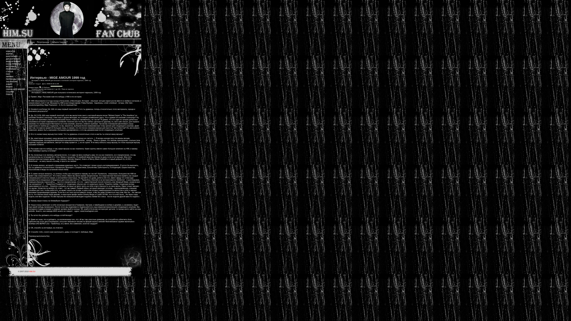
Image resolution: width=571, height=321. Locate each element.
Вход (32, 42)
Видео (9, 87)
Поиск (9, 94)
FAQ (8, 74)
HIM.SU (32, 271)
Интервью (11, 67)
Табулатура (11, 82)
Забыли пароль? (59, 42)
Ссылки (10, 92)
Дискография (13, 59)
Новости (10, 51)
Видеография (13, 61)
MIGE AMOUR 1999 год (67, 78)
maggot (38, 84)
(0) (42, 87)
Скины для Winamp (15, 89)
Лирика (9, 77)
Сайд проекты (13, 64)
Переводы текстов (15, 79)
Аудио (9, 84)
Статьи (9, 72)
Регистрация (43, 42)
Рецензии (11, 69)
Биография (12, 56)
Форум (9, 54)
